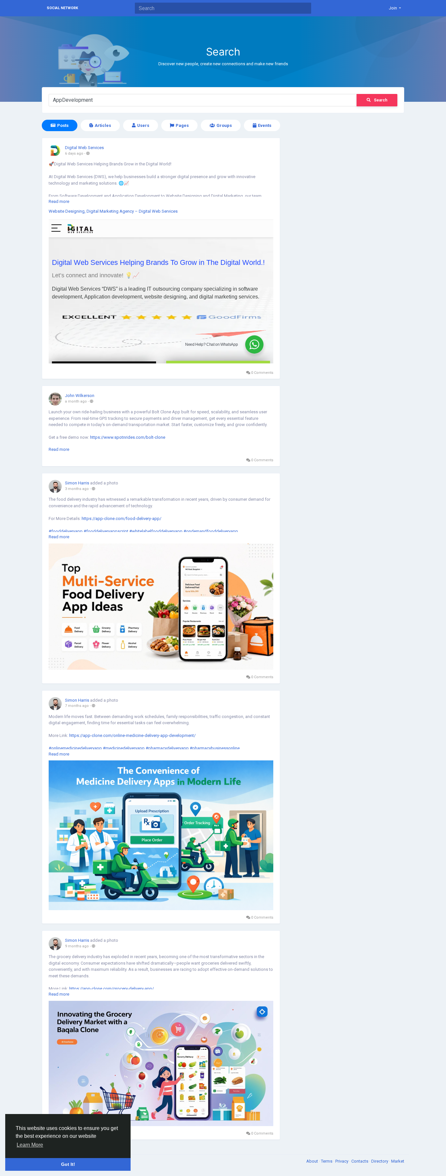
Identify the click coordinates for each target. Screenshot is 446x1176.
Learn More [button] (30, 1145)
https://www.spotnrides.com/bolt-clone (127, 437)
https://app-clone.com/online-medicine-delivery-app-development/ (132, 735)
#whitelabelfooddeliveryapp (156, 531)
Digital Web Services (84, 147)
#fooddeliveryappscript (106, 531)
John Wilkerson (79, 395)
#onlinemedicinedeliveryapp (75, 748)
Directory (380, 1161)
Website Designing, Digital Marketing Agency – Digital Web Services (113, 211)
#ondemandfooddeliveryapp (210, 531)
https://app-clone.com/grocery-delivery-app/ (111, 988)
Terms (327, 1161)
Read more (59, 201)
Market (397, 1161)
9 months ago (77, 946)
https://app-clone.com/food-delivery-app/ (121, 518)
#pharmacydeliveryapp (167, 748)
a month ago (76, 401)
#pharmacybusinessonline (215, 748)
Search (380, 100)
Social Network (62, 8)
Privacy (342, 1161)
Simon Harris (77, 483)
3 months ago (77, 489)
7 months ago (77, 706)
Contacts (360, 1161)
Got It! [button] (68, 1164)
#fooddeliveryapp (66, 531)
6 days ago (74, 153)
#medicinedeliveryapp (124, 748)
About (312, 1161)
